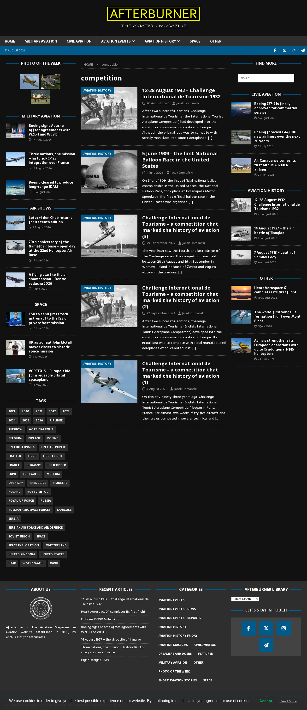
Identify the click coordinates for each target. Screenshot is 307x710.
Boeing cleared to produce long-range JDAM (51, 184)
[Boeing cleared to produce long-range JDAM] (15, 187)
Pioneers (60, 483)
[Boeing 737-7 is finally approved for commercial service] (241, 109)
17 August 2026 (42, 139)
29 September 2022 (161, 243)
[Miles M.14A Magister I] (29, 81)
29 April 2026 (266, 175)
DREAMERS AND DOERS (175, 653)
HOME (10, 41)
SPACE (195, 41)
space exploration (23, 545)
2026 (39, 420)
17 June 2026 (40, 260)
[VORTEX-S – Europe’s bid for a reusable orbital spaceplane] (15, 376)
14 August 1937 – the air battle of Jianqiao (274, 230)
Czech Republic (53, 447)
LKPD (12, 474)
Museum (53, 474)
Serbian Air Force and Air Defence (35, 527)
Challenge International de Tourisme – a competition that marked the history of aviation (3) (180, 227)
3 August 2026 (42, 227)
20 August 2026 (158, 103)
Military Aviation (41, 116)
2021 (39, 411)
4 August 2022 (157, 388)
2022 (52, 411)
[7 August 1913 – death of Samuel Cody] (241, 257)
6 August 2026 (267, 262)
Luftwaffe (31, 474)
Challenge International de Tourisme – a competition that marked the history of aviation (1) (180, 372)
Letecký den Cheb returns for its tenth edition (50, 220)
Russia (46, 500)
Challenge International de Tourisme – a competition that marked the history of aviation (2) (180, 297)
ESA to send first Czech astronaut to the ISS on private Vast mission (49, 318)
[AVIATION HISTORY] (109, 108)
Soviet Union (19, 536)
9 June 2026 (40, 356)
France (14, 465)
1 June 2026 (40, 289)
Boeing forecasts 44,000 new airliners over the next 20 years (277, 136)
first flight (53, 456)
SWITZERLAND (56, 545)
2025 (25, 420)
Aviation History (266, 190)
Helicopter (56, 465)
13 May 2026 (40, 385)
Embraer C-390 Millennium (100, 619)
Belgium (15, 438)
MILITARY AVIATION (41, 41)
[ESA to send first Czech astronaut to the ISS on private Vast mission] (15, 319)
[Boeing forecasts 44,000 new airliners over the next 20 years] (241, 137)
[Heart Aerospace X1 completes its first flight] (241, 293)
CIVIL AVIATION (79, 41)
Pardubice (38, 483)
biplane (34, 438)
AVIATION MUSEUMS (173, 644)
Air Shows (40, 208)
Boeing (53, 438)
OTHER (215, 41)
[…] (210, 137)
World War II (33, 563)
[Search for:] (266, 78)
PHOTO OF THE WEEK (174, 671)
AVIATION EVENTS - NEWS (177, 609)
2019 (11, 411)
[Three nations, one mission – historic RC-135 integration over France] (15, 159)
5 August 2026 (267, 118)
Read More (288, 701)
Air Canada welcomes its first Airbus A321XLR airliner (275, 165)
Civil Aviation (266, 94)
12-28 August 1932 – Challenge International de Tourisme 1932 (181, 93)
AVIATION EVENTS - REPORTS (180, 618)
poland (14, 491)
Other (266, 278)
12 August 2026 (42, 168)
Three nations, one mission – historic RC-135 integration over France (52, 158)
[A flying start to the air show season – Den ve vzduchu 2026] (15, 279)
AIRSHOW (15, 429)
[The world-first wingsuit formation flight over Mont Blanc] (241, 317)
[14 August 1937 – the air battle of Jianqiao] (241, 233)
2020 (25, 411)
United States (52, 554)
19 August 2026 (267, 298)
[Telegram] (303, 50)
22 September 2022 (161, 313)
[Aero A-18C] (50, 81)
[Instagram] (293, 50)
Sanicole (64, 509)
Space (41, 304)
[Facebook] (275, 50)
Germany (33, 465)
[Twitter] (284, 50)
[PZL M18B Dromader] (40, 97)
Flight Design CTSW (95, 659)
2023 (66, 411)
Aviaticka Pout (41, 429)
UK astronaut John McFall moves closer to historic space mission (50, 347)
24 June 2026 (266, 359)
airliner (56, 420)
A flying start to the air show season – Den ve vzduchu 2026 (48, 279)
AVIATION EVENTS (116, 41)
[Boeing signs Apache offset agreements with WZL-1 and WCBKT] (15, 130)
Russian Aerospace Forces (29, 509)
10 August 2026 (42, 192)
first (32, 456)
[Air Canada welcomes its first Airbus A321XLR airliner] (241, 165)
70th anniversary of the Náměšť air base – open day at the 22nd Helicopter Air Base (52, 248)
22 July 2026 (265, 146)
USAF (12, 563)
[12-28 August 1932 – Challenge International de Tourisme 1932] (241, 205)
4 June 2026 (155, 172)
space (40, 536)
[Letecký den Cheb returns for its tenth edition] (15, 223)
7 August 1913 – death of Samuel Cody (274, 254)
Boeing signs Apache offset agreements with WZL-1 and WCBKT (50, 130)
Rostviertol (37, 491)
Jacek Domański (187, 103)
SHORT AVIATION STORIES (178, 680)
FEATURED (205, 653)
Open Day (15, 483)
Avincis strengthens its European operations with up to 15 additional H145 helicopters (276, 347)
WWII (54, 563)
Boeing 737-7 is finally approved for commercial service (275, 108)
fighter (14, 456)
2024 (12, 420)
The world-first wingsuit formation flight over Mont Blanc (277, 316)
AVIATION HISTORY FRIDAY (178, 635)
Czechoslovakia (21, 447)
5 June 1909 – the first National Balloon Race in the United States (180, 159)
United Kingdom (21, 554)
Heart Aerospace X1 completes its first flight (276, 290)
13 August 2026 (267, 238)
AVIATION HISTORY (160, 41)
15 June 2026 (40, 328)
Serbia (13, 518)
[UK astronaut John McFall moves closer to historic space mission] (15, 347)
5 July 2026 (265, 326)
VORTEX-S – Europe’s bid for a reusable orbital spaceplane (49, 375)
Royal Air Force (21, 500)
